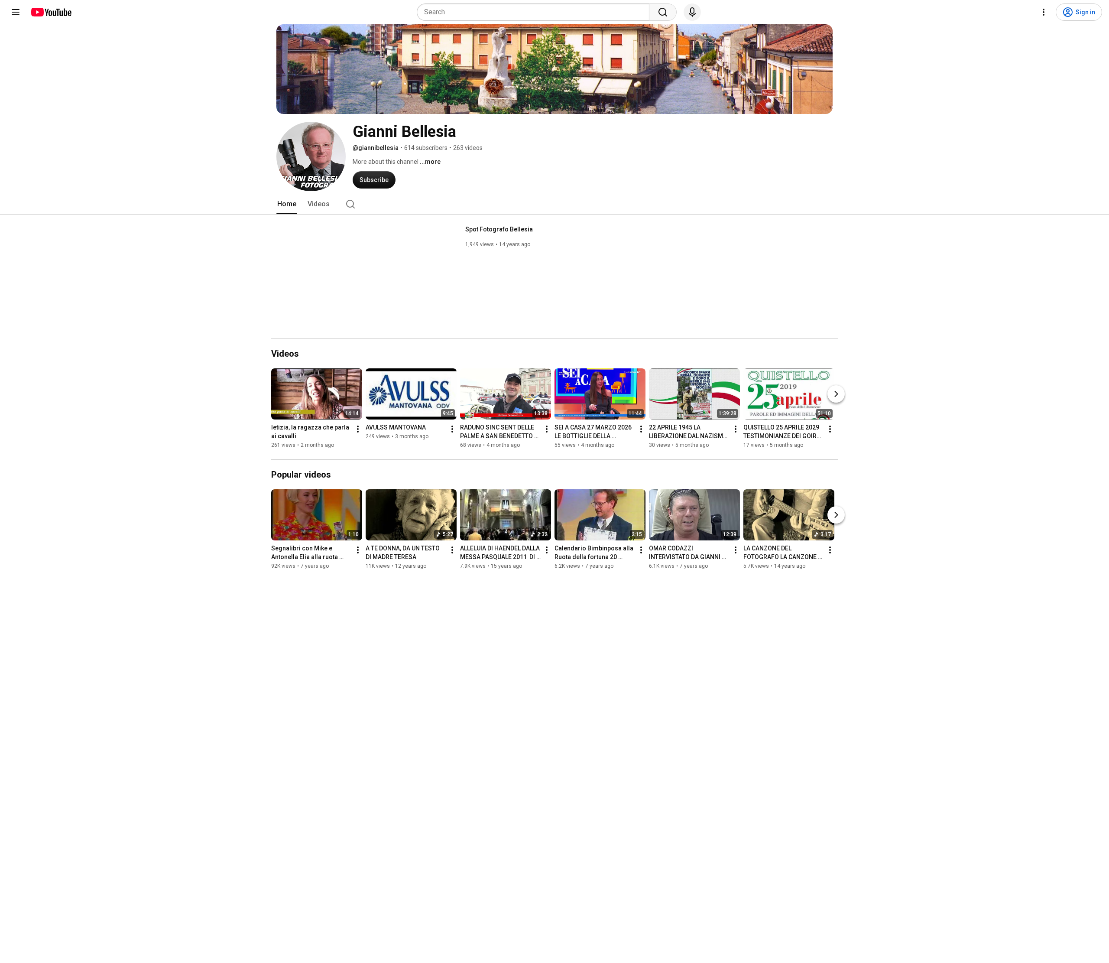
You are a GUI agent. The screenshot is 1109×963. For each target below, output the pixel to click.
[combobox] (535, 12)
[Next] (836, 394)
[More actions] (357, 429)
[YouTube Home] (51, 12)
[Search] (663, 12)
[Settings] (1043, 12)
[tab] (286, 204)
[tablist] (554, 204)
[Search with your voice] (692, 12)
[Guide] (15, 12)
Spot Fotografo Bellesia (499, 229)
